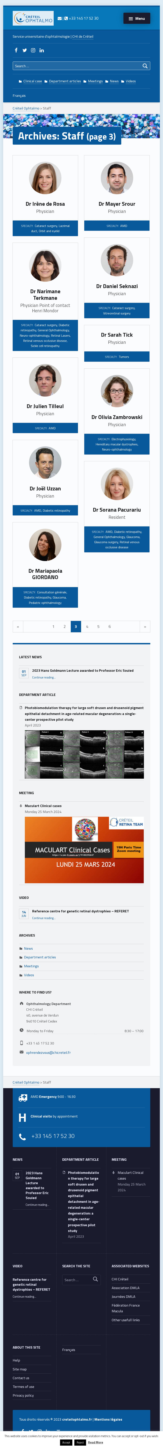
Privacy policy (23, 1395)
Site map (20, 1369)
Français (19, 95)
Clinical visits (41, 1116)
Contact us (21, 1378)
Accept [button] (66, 1442)
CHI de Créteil (82, 36)
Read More (95, 1442)
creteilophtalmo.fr (77, 1419)
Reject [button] (80, 1442)
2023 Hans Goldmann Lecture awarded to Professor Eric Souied (83, 670)
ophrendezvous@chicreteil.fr (48, 1052)
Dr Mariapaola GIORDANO (45, 574)
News (114, 81)
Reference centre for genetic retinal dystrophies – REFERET (80, 911)
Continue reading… (44, 677)
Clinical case (32, 81)
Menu (140, 18)
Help (16, 1360)
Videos (131, 81)
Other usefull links (126, 1320)
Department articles (65, 81)
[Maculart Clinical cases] (84, 849)
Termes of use (23, 1386)
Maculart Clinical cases (43, 805)
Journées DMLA (123, 1296)
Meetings (95, 81)
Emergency (48, 1096)
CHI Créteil (120, 1279)
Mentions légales (108, 1419)
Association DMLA (126, 1287)
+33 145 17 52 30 (83, 18)
